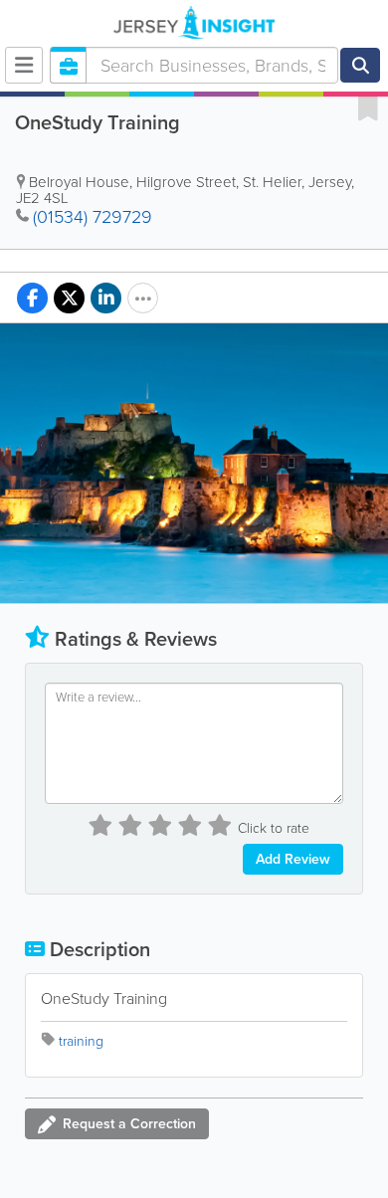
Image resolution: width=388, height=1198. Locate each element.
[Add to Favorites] (368, 107)
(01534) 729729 (92, 217)
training (81, 1041)
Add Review (293, 859)
